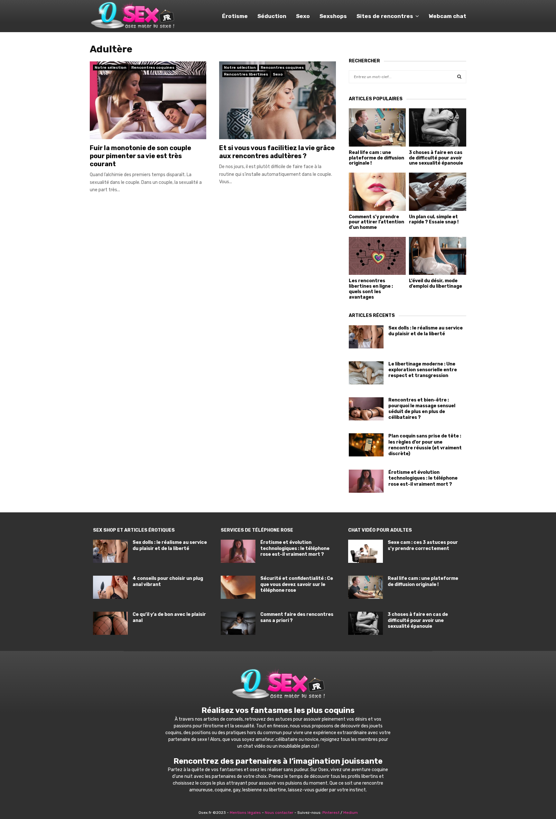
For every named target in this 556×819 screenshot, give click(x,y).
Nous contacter (279, 812)
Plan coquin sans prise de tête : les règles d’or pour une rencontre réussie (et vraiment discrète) (425, 444)
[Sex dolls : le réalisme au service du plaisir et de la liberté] (366, 336)
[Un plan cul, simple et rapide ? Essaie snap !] (437, 192)
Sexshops (333, 16)
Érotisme (235, 16)
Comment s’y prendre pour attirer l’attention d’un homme (376, 222)
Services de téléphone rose (257, 530)
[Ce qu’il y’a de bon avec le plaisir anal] (110, 623)
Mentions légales (245, 812)
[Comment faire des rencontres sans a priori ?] (238, 623)
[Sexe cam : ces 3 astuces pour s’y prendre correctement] (365, 551)
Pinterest (330, 812)
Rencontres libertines (246, 74)
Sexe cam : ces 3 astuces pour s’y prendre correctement (423, 545)
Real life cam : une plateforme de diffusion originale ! (376, 158)
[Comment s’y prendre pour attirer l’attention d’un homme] (377, 192)
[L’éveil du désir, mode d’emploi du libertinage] (437, 256)
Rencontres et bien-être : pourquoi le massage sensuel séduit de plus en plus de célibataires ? (421, 408)
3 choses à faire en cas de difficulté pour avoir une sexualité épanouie (436, 158)
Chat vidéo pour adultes (380, 530)
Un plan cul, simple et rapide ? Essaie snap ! (434, 219)
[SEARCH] (459, 76)
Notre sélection (110, 67)
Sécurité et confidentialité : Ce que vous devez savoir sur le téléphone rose (296, 584)
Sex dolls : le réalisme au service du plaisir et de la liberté (425, 331)
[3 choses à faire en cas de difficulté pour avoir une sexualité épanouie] (437, 127)
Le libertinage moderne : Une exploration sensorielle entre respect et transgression (422, 369)
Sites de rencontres (385, 16)
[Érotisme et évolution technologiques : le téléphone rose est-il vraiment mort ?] (366, 481)
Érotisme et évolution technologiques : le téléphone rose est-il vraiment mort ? (423, 478)
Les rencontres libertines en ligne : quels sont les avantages (371, 289)
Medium (350, 812)
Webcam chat (447, 16)
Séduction (271, 16)
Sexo (303, 16)
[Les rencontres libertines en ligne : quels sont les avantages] (377, 256)
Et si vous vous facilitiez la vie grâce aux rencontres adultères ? (277, 152)
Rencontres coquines (152, 67)
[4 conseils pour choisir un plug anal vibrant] (110, 587)
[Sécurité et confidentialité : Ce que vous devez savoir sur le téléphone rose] (238, 587)
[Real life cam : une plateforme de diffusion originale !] (377, 127)
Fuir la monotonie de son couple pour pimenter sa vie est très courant (140, 156)
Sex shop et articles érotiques (134, 530)
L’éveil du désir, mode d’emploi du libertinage (435, 283)
